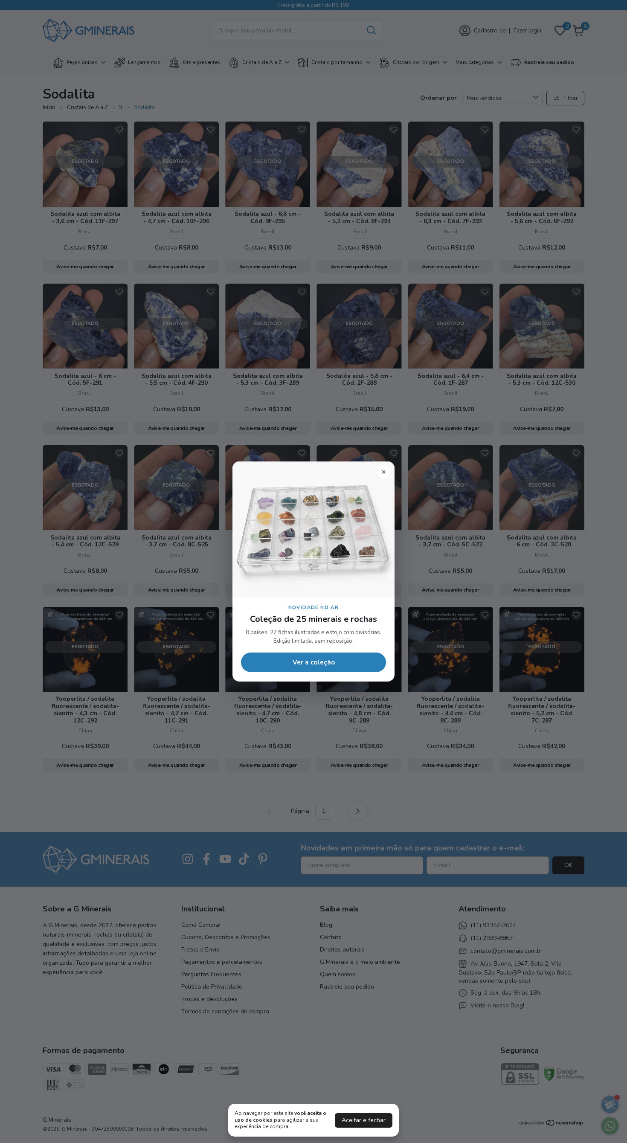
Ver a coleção (314, 662)
